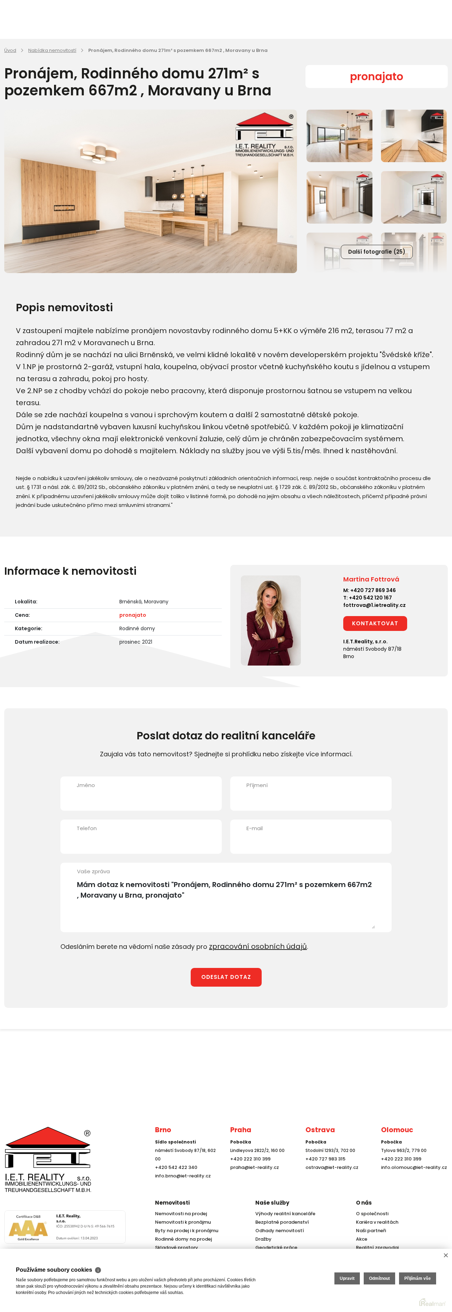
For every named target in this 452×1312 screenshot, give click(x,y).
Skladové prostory (174, 1248)
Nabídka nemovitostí (52, 50)
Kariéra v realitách (375, 1222)
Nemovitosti (172, 1202)
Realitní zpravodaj (375, 1248)
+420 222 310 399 (248, 1171)
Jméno (86, 785)
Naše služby (272, 1202)
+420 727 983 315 (324, 1171)
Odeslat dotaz (226, 976)
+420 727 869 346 (373, 590)
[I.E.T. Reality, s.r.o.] (39, 1165)
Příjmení (257, 785)
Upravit (347, 1278)
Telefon (87, 828)
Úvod (10, 50)
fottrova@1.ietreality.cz (374, 605)
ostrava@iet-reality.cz (330, 1180)
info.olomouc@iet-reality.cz (411, 1180)
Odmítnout (379, 1278)
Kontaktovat (375, 623)
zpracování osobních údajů (252, 945)
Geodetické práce (274, 1248)
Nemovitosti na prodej (179, 1214)
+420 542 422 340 (175, 1180)
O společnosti (371, 1214)
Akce (361, 1239)
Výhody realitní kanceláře (282, 1214)
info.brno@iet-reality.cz (181, 1188)
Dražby (262, 1239)
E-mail (254, 828)
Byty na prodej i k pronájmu (184, 1231)
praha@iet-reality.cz (252, 1180)
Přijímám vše (417, 1278)
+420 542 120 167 (370, 597)
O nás (364, 1202)
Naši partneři (369, 1231)
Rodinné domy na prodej (181, 1239)
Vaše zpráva (93, 871)
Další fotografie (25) (376, 251)
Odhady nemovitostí (278, 1231)
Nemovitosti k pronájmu (181, 1222)
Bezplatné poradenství (280, 1222)
